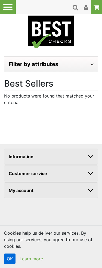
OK (10, 258)
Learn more (31, 258)
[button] (8, 7)
